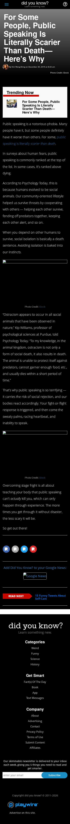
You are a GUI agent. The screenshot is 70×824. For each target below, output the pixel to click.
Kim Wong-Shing (18, 67)
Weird (35, 648)
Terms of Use (35, 737)
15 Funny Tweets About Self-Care (50, 597)
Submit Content (35, 742)
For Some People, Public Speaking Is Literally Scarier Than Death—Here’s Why (41, 107)
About (35, 716)
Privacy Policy (35, 732)
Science (35, 659)
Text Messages (35, 698)
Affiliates (35, 748)
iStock (42, 306)
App (35, 693)
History (35, 664)
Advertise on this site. (23, 812)
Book (35, 687)
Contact (35, 726)
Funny (35, 653)
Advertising (35, 721)
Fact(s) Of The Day (35, 682)
